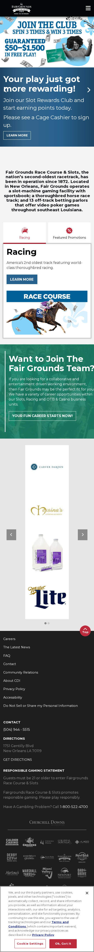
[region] (47, 919)
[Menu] (88, 8)
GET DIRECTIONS (17, 743)
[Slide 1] (8, 142)
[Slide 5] (20, 142)
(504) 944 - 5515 (16, 713)
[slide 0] (45, 606)
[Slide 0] (5, 142)
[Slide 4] (17, 142)
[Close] (87, 893)
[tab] (24, 216)
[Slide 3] (14, 142)
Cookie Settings (30, 943)
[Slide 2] (11, 142)
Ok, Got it (63, 943)
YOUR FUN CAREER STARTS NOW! (42, 399)
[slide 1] (48, 606)
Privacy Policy (43, 935)
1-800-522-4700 (74, 790)
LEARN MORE (17, 135)
